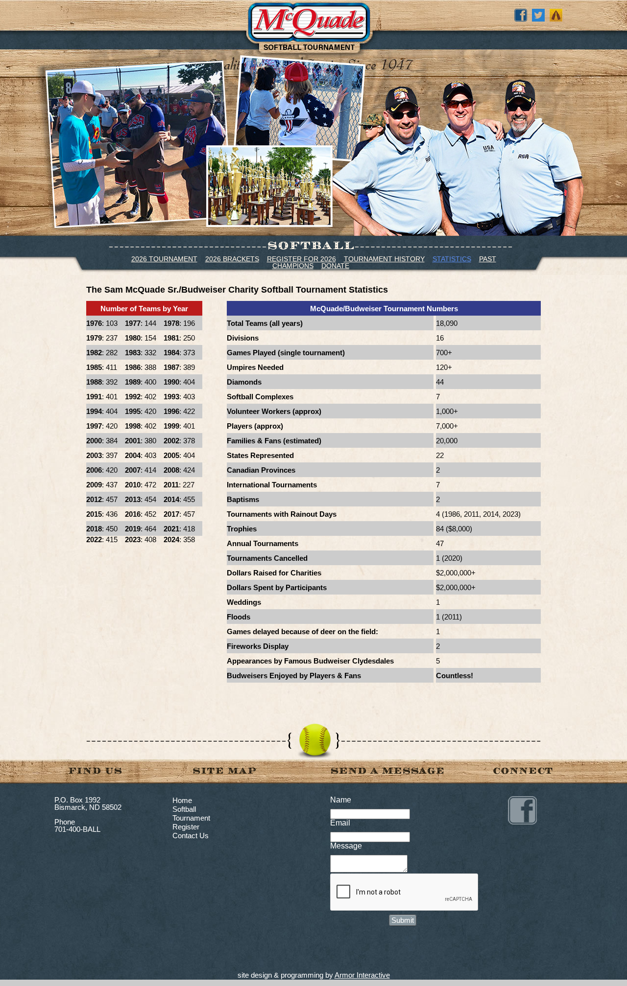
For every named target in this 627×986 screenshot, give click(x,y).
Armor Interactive (362, 975)
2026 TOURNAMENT (164, 259)
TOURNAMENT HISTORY (384, 259)
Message (346, 846)
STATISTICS (452, 259)
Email (340, 823)
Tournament (191, 818)
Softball (184, 809)
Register (185, 827)
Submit (402, 920)
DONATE (335, 266)
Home (182, 800)
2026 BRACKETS (232, 259)
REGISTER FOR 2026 (301, 259)
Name (340, 800)
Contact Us (190, 835)
